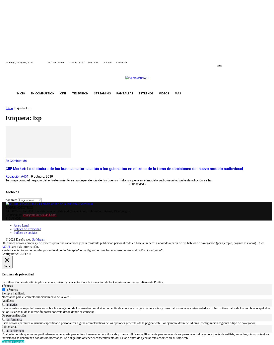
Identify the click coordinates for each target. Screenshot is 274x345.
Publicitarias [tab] (9, 326)
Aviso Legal (21, 225)
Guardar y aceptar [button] (13, 341)
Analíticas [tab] (8, 300)
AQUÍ (6, 246)
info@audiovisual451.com (39, 215)
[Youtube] (236, 60)
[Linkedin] (227, 60)
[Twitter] (231, 60)
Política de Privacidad (27, 229)
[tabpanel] (137, 297)
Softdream (38, 239)
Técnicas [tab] (7, 285)
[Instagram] (222, 60)
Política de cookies (25, 232)
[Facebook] (218, 60)
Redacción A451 (17, 176)
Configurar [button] (8, 254)
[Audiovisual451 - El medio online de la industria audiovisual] (137, 80)
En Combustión (16, 161)
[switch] (3, 304)
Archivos (11, 200)
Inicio (9, 108)
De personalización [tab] (14, 315)
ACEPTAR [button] (23, 254)
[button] (263, 93)
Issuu (219, 66)
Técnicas (12, 289)
